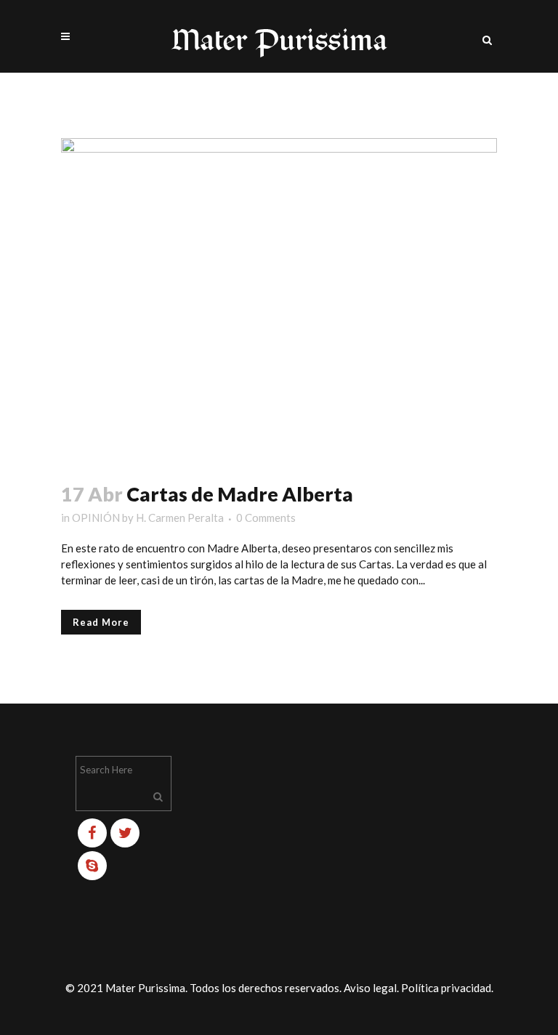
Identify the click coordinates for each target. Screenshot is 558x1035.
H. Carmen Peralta (180, 517)
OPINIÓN (96, 517)
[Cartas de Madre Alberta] (279, 301)
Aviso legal (370, 987)
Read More (101, 622)
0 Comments (266, 517)
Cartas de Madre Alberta (239, 494)
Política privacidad (446, 987)
